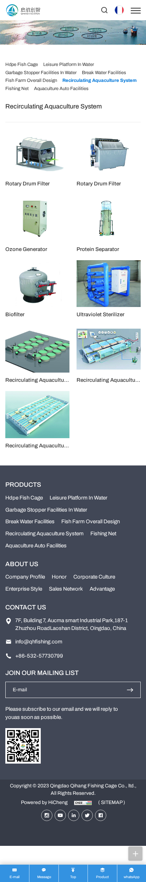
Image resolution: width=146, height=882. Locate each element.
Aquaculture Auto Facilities (36, 545)
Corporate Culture (94, 577)
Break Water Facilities (30, 521)
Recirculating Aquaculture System (46, 380)
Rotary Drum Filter (27, 183)
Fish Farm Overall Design (90, 521)
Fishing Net (103, 533)
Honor (59, 577)
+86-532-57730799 (39, 656)
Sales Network (66, 589)
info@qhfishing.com (38, 641)
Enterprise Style (23, 589)
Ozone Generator (26, 249)
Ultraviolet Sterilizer (100, 314)
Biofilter (14, 314)
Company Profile (25, 577)
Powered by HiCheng (44, 802)
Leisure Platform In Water (78, 498)
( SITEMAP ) (111, 802)
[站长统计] (83, 802)
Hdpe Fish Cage (24, 498)
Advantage (102, 589)
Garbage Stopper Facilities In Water (46, 510)
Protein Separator (98, 249)
